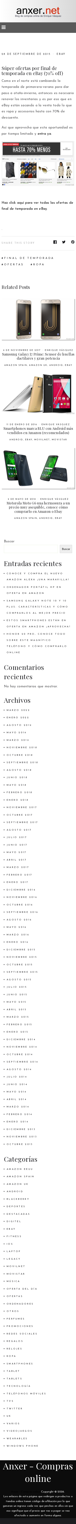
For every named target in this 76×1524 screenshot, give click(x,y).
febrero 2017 (19, 875)
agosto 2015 (19, 980)
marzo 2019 (18, 740)
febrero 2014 (19, 1114)
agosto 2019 (19, 725)
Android (56, 365)
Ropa (11, 1356)
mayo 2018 (17, 785)
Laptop (14, 1251)
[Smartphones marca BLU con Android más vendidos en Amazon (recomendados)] (38, 394)
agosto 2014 (19, 1069)
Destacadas (18, 1214)
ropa (39, 264)
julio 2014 (17, 1077)
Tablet (13, 1371)
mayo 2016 (17, 927)
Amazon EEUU (20, 1169)
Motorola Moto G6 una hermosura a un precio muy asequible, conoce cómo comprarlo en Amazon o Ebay (38, 507)
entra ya (44, 134)
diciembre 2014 (21, 1039)
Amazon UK (38, 365)
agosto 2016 (19, 920)
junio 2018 (17, 777)
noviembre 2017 (22, 807)
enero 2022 (18, 718)
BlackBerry (18, 1199)
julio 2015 (17, 987)
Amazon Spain (15, 365)
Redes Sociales (22, 1334)
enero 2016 (17, 942)
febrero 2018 (19, 792)
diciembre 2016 (21, 890)
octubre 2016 (20, 905)
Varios (13, 1424)
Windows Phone (23, 1446)
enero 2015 (17, 1032)
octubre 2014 (20, 1054)
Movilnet (42, 440)
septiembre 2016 (22, 912)
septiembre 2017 (22, 822)
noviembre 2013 (22, 1137)
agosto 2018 (19, 770)
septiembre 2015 (22, 972)
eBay (61, 54)
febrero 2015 (19, 1024)
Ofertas (15, 1296)
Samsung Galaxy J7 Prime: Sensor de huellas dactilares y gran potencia (38, 356)
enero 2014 (17, 1122)
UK (9, 1416)
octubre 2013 (20, 1144)
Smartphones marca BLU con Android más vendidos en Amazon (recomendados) (38, 430)
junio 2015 (17, 995)
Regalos (15, 1341)
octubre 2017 (20, 815)
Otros (13, 1311)
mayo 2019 (17, 732)
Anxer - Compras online (25, 1491)
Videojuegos (20, 1431)
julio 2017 (17, 837)
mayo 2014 (17, 1092)
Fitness (14, 1236)
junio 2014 (17, 1084)
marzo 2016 (18, 935)
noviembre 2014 (22, 1047)
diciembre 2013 (21, 1129)
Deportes (16, 1206)
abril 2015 (17, 1009)
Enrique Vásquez (59, 350)
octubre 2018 (20, 755)
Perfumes (16, 1319)
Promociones (20, 1326)
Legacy (14, 1259)
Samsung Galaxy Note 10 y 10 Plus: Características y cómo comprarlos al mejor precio (37, 607)
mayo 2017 (17, 852)
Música (13, 1281)
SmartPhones (20, 1364)
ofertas (14, 264)
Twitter (15, 1409)
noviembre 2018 (22, 747)
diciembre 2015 (21, 950)
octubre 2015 (20, 965)
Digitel (14, 1221)
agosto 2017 (19, 830)
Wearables (17, 1438)
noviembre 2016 (22, 897)
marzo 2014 (18, 1107)
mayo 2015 (17, 1002)
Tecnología (19, 1386)
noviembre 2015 (22, 957)
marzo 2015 (18, 1017)
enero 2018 (17, 800)
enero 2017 (17, 882)
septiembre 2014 (22, 1062)
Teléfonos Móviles (26, 1394)
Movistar (59, 440)
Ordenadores (20, 1304)
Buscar (9, 541)
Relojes (14, 1349)
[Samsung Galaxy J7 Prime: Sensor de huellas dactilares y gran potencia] (38, 319)
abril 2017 (17, 860)
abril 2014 (17, 1099)
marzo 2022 (18, 710)
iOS (10, 1244)
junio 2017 (17, 845)
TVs (10, 1401)
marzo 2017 (18, 867)
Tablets (14, 1379)
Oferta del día (22, 1289)
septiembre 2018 (22, 762)
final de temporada (29, 258)
